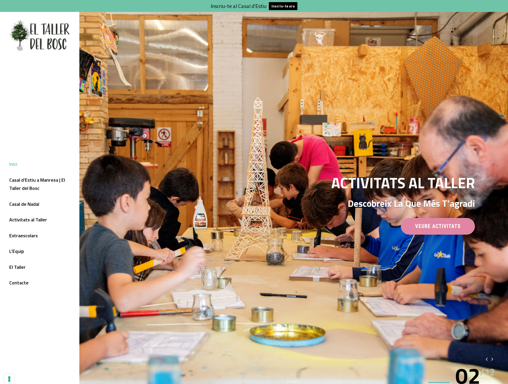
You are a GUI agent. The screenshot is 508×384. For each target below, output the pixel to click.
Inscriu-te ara (283, 6)
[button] (468, 375)
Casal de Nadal (24, 204)
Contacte (19, 282)
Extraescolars (23, 235)
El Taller (17, 267)
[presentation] (486, 358)
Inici (13, 164)
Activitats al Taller (28, 219)
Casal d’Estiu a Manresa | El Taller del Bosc (37, 184)
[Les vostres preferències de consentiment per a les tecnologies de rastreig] (9, 379)
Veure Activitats (445, 229)
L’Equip (16, 251)
